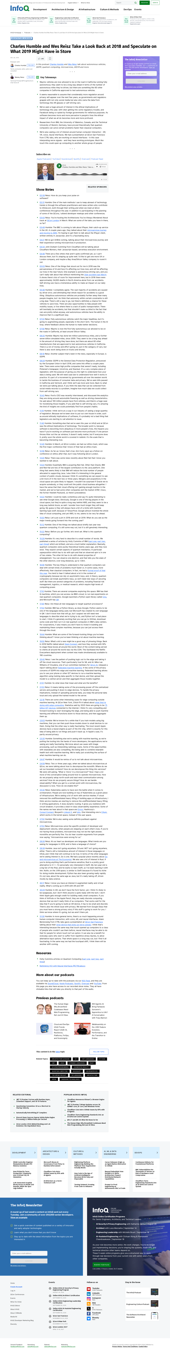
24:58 (42, 763)
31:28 (42, 916)
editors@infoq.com (50, 1346)
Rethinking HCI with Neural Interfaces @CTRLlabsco (62, 966)
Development (40, 9)
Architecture (92, 1075)
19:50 (42, 641)
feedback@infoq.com (17, 1346)
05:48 (42, 290)
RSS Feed (86, 981)
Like (42, 59)
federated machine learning (70, 668)
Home (12, 1283)
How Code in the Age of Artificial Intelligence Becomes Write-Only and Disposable (83, 1176)
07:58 (42, 329)
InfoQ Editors (15, 1305)
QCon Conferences (17, 1294)
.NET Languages (88, 1059)
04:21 (42, 240)
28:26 (42, 841)
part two (101, 541)
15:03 (42, 518)
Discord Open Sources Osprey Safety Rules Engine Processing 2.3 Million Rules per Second (35, 1118)
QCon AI (94, 665)
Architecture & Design (63, 9)
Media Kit (13, 1317)
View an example (18, 1217)
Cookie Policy (143, 1346)
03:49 (42, 227)
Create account (16, 1287)
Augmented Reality (81, 1067)
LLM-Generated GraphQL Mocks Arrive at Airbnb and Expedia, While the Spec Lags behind (23, 1185)
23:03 (42, 720)
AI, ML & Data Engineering (110, 1152)
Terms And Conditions (130, 1346)
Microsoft (77, 1071)
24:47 (42, 759)
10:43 (42, 395)
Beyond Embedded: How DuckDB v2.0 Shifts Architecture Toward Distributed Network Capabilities (114, 1175)
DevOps (128, 9)
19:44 (42, 634)
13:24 (42, 465)
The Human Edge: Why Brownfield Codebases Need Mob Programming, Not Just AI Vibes (62, 1009)
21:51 (42, 683)
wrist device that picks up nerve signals (73, 925)
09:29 (42, 361)
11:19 (42, 411)
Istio (79, 812)
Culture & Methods (109, 9)
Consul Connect (47, 812)
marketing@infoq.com (68, 1346)
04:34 (42, 247)
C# (76, 1059)
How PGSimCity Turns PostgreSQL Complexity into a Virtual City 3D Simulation (22, 1174)
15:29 (42, 538)
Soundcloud (66, 159)
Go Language (77, 1075)
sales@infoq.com (32, 1346)
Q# (57, 599)
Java (58, 1052)
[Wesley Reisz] (12, 77)
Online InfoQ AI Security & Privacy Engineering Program (66, 1289)
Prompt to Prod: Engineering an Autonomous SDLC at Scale (115, 1186)
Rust (92, 1063)
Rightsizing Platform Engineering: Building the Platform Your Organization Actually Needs (85, 1165)
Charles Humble (20, 65)
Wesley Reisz (19, 77)
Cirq (104, 597)
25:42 (42, 790)
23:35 (42, 738)
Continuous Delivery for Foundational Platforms (145, 1163)
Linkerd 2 (68, 812)
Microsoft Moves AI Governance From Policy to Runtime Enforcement (54, 1164)
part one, (87, 959)
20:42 (42, 659)
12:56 (42, 451)
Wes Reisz (72, 64)
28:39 (42, 848)
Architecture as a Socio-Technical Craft (53, 1182)
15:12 (42, 524)
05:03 (42, 266)
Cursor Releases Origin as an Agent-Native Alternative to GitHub (115, 1164)
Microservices (92, 1071)
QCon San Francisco (94, 922)
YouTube (56, 159)
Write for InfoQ (15, 1302)
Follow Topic (99, 1052)
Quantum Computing (60, 1071)
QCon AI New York (59, 1321)
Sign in (155, 2)
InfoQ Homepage (15, 32)
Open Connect (71, 644)
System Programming (60, 1067)
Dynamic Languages (77, 1063)
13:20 (42, 458)
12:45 (42, 444)
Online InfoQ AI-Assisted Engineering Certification (67, 1309)
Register (144, 2)
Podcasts (27, 32)
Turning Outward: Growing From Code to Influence (84, 1185)
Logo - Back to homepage (19, 8)
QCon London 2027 (60, 1327)
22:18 (42, 699)
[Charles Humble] (12, 65)
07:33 (42, 319)
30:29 (42, 890)
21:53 (42, 687)
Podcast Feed (97, 159)
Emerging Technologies (71, 1079)
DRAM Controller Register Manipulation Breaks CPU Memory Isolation (23, 1164)
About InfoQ (14, 1309)
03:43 (42, 217)
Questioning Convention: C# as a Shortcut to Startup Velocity (33, 1107)
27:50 (42, 819)
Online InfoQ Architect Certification (66, 1296)
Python (102, 1059)
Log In (13, 1291)
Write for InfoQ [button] (85, 3)
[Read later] (50, 58)
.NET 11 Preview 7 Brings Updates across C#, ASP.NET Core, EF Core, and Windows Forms (83, 1105)
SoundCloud (53, 983)
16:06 (42, 565)
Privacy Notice (117, 1346)
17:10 (42, 591)
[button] (141, 81)
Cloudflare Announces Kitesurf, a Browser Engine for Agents (85, 1100)
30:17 (42, 883)
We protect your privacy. (133, 87)
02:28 (42, 195)
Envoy (80, 809)
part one (92, 541)
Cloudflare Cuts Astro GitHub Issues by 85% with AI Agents (86, 1111)
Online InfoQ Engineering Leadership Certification (67, 1302)
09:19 (42, 354)
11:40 (42, 423)
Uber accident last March (95, 274)
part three (44, 544)
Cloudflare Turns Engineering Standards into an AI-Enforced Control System (85, 1116)
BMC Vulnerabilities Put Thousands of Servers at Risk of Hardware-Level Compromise (145, 1172)
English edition (72, 3)
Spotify (76, 159)
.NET (53, 1063)
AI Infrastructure (87, 9)
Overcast (85, 159)
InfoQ (54, 1079)
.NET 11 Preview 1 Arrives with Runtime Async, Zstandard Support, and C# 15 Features (33, 1100)
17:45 (42, 604)
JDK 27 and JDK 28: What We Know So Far (82, 1120)
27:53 (42, 826)
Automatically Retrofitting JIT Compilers (31, 1113)
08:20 (42, 336)
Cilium (104, 812)
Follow (31, 65)
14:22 (42, 497)
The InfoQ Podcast (59, 1075)
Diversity (13, 1324)
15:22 (42, 531)
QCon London (53, 220)
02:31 (42, 202)
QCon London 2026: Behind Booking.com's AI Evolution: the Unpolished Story (33, 1125)
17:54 (42, 608)
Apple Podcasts (43, 159)
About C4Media (16, 1313)
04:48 (42, 254)
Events (137, 9)
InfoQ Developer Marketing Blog (22, 1320)
